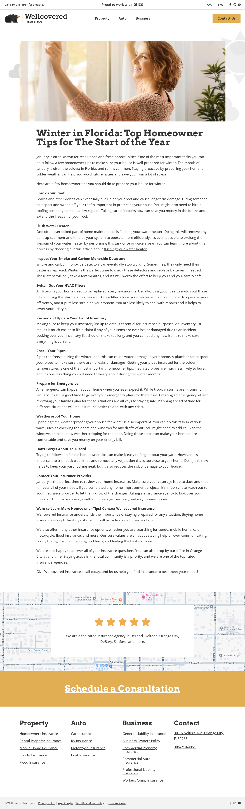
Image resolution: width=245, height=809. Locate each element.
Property (102, 18)
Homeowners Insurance (39, 733)
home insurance (117, 481)
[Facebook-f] (230, 4)
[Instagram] (234, 4)
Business (143, 18)
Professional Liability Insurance (139, 771)
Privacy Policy (46, 803)
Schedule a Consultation (122, 688)
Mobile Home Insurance (39, 748)
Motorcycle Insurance (88, 748)
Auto (123, 18)
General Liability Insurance (144, 733)
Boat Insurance (83, 755)
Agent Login (65, 803)
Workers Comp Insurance (142, 780)
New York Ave (117, 803)
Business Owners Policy (141, 740)
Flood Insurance (32, 762)
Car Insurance (82, 733)
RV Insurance (81, 740)
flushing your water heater (125, 249)
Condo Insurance (33, 755)
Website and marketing (90, 803)
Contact (187, 723)
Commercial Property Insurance (139, 750)
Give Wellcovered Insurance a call (63, 571)
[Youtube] (239, 4)
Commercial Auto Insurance (136, 760)
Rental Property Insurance (41, 740)
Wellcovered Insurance (54, 514)
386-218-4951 (19, 4)
